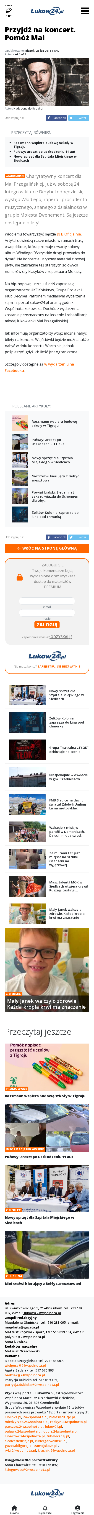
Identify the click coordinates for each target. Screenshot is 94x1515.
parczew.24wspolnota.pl (24, 1426)
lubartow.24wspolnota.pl (25, 1436)
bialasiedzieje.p (61, 1417)
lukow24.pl (53, 1426)
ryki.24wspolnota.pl (20, 1450)
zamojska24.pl (46, 1445)
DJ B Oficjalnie (69, 234)
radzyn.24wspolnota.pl (68, 1422)
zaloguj (47, 625)
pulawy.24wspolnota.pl (23, 1431)
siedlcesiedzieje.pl (19, 1441)
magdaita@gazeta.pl (22, 1327)
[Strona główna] (14, 1508)
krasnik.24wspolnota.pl (56, 1450)
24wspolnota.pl (35, 1417)
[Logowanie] (77, 1508)
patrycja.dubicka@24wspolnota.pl (32, 1384)
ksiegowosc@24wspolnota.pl (27, 1469)
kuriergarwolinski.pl (50, 1441)
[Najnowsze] (45, 1508)
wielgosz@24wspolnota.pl (25, 1365)
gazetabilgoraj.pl (18, 1445)
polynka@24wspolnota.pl (25, 1337)
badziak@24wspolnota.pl (25, 1375)
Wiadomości (15, 176)
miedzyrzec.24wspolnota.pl (26, 1422)
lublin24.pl (13, 1417)
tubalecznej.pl (58, 1436)
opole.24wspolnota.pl (60, 1431)
